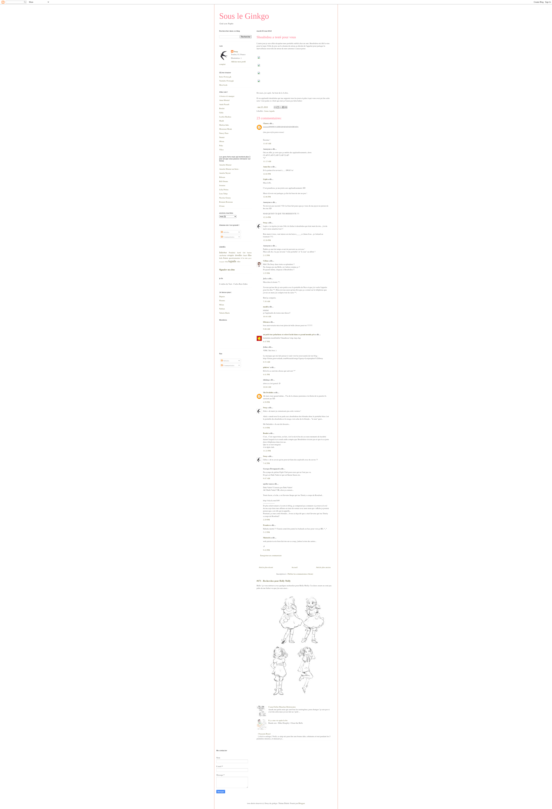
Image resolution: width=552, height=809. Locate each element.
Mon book (223, 85)
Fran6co (266, 525)
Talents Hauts (224, 313)
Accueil (295, 567)
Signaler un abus (227, 269)
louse (266, 111)
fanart (245, 255)
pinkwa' (266, 367)
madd (265, 306)
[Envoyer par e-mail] (275, 107)
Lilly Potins (223, 189)
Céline (265, 260)
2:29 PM (266, 519)
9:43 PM (266, 550)
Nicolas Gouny (225, 197)
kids (221, 258)
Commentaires (228, 237)
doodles (238, 255)
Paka (221, 145)
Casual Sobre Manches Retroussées (282, 707)
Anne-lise (267, 166)
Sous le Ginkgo (244, 16)
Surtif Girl (241, 253)
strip (226, 261)
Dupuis (222, 296)
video (238, 261)
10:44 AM (267, 316)
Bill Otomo (223, 181)
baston (249, 253)
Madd (221, 120)
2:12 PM (266, 255)
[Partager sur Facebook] (283, 107)
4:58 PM (266, 402)
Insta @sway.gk (225, 76)
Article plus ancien (323, 567)
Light (265, 179)
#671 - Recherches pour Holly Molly (274, 580)
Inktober (223, 252)
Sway (265, 222)
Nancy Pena (223, 133)
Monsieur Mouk (225, 129)
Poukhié (232, 252)
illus (250, 255)
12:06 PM (267, 196)
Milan (221, 304)
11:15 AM (267, 161)
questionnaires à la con (238, 258)
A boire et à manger (226, 96)
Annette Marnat (225, 164)
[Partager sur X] (280, 107)
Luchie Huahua (225, 116)
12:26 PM (267, 240)
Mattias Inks (224, 125)
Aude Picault (224, 104)
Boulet (265, 433)
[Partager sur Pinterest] (286, 107)
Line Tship (223, 193)
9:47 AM (266, 478)
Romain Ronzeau (226, 202)
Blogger (301, 803)
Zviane (222, 206)
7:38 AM (266, 301)
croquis (230, 255)
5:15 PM (266, 532)
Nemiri (222, 137)
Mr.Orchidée (268, 392)
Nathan (222, 308)
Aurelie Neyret (225, 173)
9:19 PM (266, 427)
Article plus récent (266, 567)
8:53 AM (266, 362)
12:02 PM (267, 174)
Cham (265, 123)
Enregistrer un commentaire (271, 555)
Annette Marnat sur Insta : (229, 169)
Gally (221, 112)
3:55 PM (266, 273)
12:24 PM (267, 217)
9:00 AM (266, 329)
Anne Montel (224, 100)
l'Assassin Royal (264, 733)
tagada (272, 111)
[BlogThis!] (277, 107)
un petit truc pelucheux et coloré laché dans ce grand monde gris (289, 334)
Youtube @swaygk (226, 80)
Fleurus (222, 300)
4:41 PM (266, 374)
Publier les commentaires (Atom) (300, 574)
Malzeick (267, 537)
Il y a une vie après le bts (278, 720)
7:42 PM (266, 463)
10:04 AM (267, 387)
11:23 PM (267, 450)
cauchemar (222, 255)
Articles (226, 232)
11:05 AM (267, 143)
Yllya (221, 149)
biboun (266, 321)
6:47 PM (266, 341)
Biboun (222, 177)
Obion (221, 141)
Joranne (222, 185)
